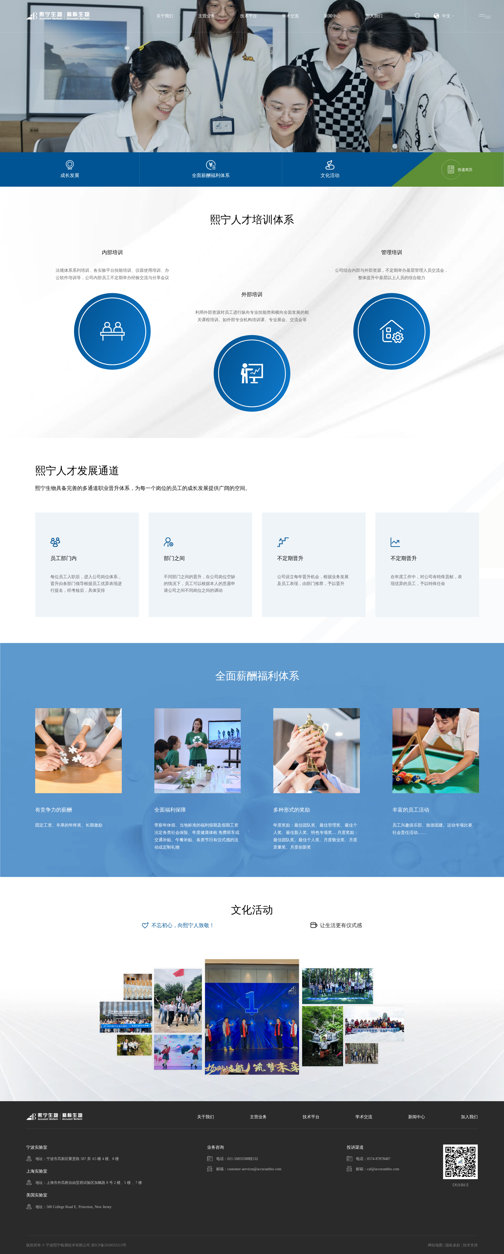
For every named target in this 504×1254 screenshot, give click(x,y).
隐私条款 (452, 1245)
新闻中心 (332, 16)
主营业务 (206, 16)
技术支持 (470, 1245)
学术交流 (290, 16)
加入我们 (374, 16)
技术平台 (248, 16)
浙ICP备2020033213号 (108, 1245)
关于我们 (164, 16)
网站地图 (435, 1245)
